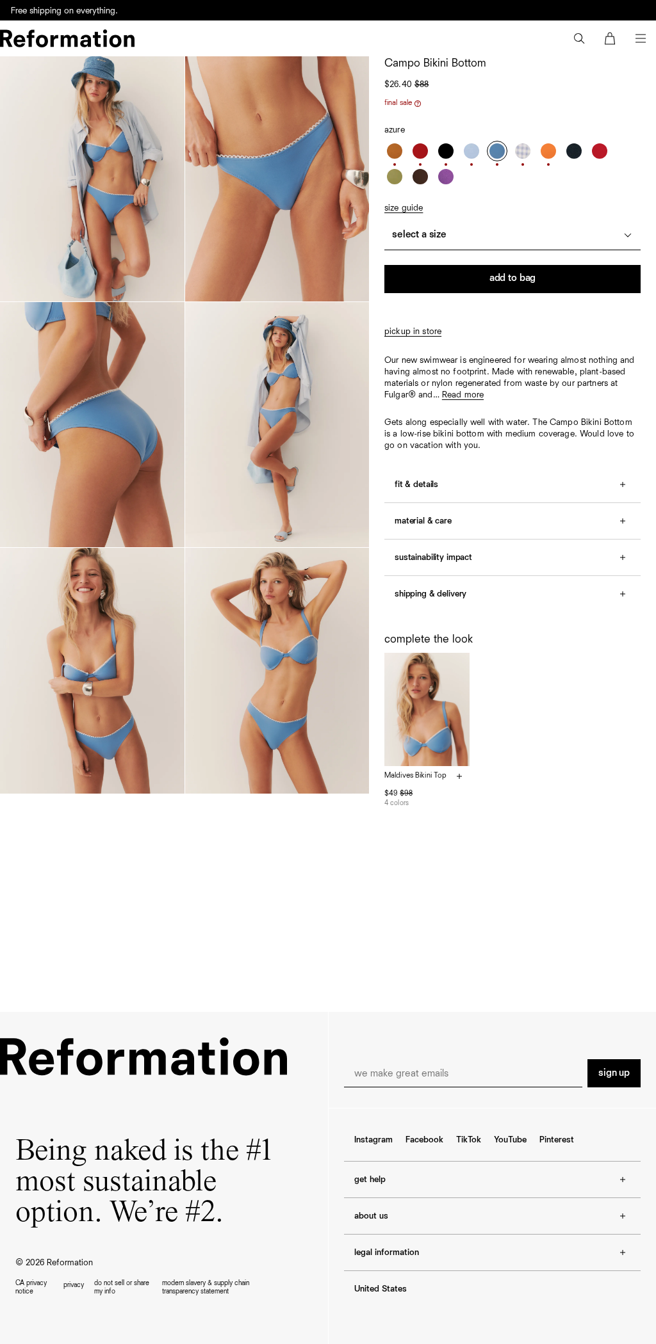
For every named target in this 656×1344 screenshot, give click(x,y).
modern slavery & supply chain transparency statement (205, 1287)
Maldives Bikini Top (415, 776)
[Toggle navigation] (640, 38)
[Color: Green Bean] (394, 176)
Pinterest (556, 1139)
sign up (614, 1073)
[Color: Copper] (394, 151)
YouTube (510, 1139)
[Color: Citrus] (548, 151)
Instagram (373, 1139)
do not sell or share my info (121, 1287)
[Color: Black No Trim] (574, 151)
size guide (403, 208)
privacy (73, 1284)
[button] (579, 38)
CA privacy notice (31, 1287)
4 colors (396, 802)
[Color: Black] (446, 151)
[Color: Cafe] (420, 176)
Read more (463, 394)
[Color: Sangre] (420, 151)
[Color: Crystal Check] (522, 151)
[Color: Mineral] (471, 151)
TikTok (468, 1139)
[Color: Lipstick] (599, 151)
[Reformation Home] (67, 38)
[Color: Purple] (446, 176)
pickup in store (412, 331)
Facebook (424, 1139)
